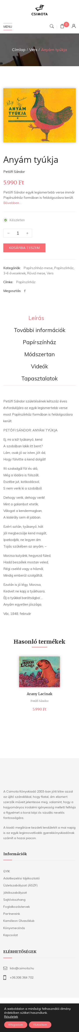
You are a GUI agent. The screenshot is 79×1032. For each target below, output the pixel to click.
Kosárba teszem (24, 248)
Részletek (11, 1017)
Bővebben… (12, 203)
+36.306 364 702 (22, 977)
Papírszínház (64, 268)
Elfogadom (16, 1024)
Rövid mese (36, 273)
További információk (39, 330)
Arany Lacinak (39, 694)
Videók (39, 366)
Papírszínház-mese (38, 268)
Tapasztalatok (39, 379)
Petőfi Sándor (14, 172)
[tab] (36, 318)
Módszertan (39, 354)
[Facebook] (25, 291)
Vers (33, 49)
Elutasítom (40, 1024)
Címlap (18, 49)
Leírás (36, 318)
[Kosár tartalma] (62, 27)
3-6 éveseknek (14, 273)
